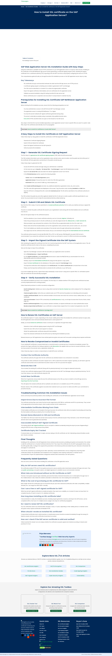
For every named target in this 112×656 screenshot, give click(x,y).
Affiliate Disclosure (94, 654)
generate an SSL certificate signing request (42, 155)
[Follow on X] (22, 635)
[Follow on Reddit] (48, 545)
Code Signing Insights (80, 571)
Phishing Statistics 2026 (63, 639)
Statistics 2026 (64, 3)
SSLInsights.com (56, 539)
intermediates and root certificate (80, 230)
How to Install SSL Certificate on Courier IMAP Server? (42, 129)
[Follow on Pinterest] (52, 545)
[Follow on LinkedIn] (40, 545)
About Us (41, 624)
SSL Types (49, 3)
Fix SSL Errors (31, 571)
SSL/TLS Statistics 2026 (63, 637)
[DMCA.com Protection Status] (45, 648)
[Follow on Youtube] (31, 635)
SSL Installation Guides (32, 6)
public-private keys (28, 470)
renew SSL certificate (36, 322)
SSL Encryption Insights (63, 626)
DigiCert (64, 218)
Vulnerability (80, 575)
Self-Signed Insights (31, 575)
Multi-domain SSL (81, 221)
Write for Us (77, 3)
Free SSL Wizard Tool (56, 611)
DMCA (100, 654)
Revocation (56, 346)
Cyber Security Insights (56, 575)
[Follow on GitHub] (43, 545)
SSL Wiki (41, 632)
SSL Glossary (61, 641)
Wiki (71, 3)
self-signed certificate (38, 425)
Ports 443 (26, 118)
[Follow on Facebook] (25, 635)
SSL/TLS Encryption (56, 566)
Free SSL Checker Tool (32, 611)
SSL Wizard (42, 628)
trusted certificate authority (56, 205)
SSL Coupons (42, 637)
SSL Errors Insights (62, 628)
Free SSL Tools (42, 630)
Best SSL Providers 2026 (82, 624)
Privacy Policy (87, 654)
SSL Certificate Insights (31, 566)
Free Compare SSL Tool (79, 611)
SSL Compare (42, 635)
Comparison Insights (63, 635)
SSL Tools (56, 3)
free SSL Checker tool (65, 289)
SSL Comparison (80, 566)
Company (43, 3)
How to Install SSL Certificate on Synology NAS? (40, 310)
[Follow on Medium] (50, 545)
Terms (82, 654)
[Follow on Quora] (45, 545)
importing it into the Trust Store (29, 381)
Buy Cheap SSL (86, 3)
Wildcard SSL (71, 221)
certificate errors (56, 299)
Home (22, 6)
